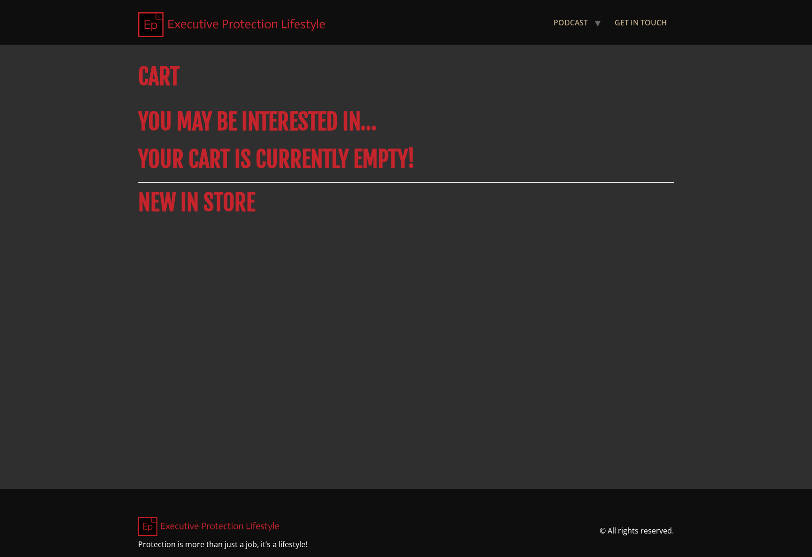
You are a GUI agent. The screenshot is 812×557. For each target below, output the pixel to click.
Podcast (571, 22)
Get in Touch (641, 22)
